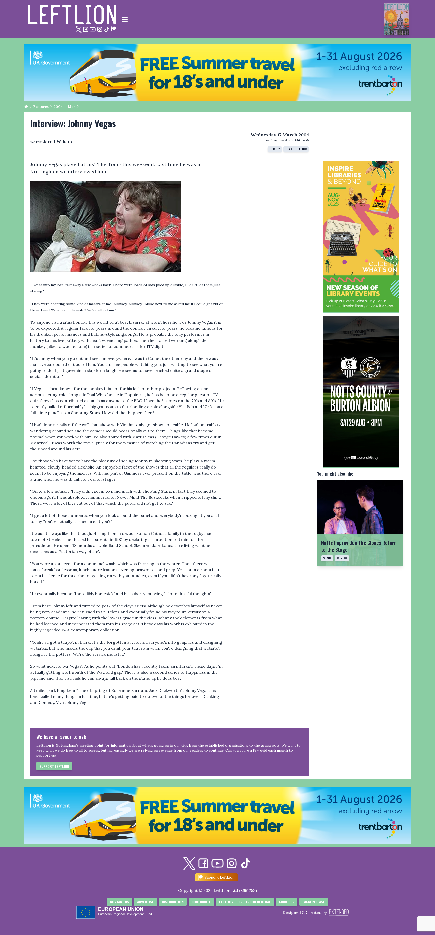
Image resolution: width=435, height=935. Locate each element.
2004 (58, 106)
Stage (327, 558)
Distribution (173, 901)
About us (286, 901)
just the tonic (296, 149)
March (73, 106)
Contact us (119, 901)
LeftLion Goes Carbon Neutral (245, 901)
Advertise (145, 901)
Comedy (275, 149)
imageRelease (313, 901)
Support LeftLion (54, 766)
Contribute (201, 901)
